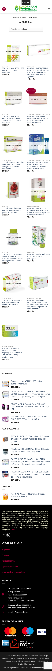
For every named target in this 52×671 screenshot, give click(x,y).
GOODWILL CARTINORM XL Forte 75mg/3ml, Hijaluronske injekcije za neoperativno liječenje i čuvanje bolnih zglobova (38, 72)
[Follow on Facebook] (4, 535)
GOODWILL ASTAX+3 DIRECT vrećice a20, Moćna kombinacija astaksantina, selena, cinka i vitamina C (38, 165)
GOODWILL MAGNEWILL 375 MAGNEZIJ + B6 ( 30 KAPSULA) (13, 70)
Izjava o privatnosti (10, 566)
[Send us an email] (8, 535)
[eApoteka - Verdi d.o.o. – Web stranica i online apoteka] (26, 9)
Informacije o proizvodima (13, 572)
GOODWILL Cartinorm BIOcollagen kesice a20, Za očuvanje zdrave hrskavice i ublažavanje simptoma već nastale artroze (37, 304)
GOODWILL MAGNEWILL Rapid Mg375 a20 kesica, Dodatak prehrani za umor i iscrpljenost (12, 119)
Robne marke (19, 17)
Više (13, 529)
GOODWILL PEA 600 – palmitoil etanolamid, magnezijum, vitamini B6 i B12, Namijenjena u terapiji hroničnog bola (13, 352)
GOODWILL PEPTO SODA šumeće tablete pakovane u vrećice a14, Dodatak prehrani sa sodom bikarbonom (38, 211)
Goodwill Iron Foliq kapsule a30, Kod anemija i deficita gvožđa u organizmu (12, 210)
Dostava (5, 555)
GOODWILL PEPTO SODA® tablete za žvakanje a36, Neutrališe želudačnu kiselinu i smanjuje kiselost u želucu (13, 257)
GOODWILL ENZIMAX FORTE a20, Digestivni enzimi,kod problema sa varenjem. (12, 302)
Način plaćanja (8, 561)
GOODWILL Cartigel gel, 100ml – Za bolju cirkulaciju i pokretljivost (38, 256)
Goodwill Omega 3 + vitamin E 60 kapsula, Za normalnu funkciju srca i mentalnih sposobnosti (13, 165)
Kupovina (6, 549)
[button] (24, 2)
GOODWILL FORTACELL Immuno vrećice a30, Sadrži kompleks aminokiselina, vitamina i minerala (37, 119)
